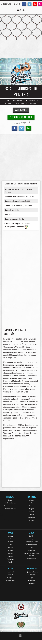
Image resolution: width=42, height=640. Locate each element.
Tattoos (31, 512)
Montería (8, 103)
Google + (10, 578)
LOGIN (18, 4)
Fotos (31, 503)
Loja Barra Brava (32, 572)
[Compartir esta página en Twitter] (21, 128)
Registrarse (31, 575)
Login (31, 578)
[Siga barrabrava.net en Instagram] (40, 3)
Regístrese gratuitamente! (22, 117)
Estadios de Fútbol (31, 542)
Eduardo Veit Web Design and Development (21, 635)
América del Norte (10, 506)
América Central (10, 503)
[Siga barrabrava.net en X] (29, 3)
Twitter (10, 575)
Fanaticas (31, 517)
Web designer (31, 558)
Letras (31, 506)
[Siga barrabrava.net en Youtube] (35, 3)
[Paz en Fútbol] (21, 607)
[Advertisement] (21, 158)
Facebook (10, 572)
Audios (10, 542)
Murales (31, 520)
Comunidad (10, 580)
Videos (31, 500)
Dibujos (31, 514)
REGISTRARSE (7, 4)
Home (7, 100)
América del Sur (19, 100)
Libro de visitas (31, 545)
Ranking (31, 536)
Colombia (32, 100)
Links (10, 545)
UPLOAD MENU (22, 110)
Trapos (31, 509)
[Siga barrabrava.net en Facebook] (24, 3)
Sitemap (31, 583)
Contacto (31, 580)
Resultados (32, 550)
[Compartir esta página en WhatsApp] (28, 128)
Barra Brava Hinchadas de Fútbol (21, 73)
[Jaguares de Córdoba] (26, 227)
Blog (31, 539)
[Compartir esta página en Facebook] (14, 128)
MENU (22, 9)
